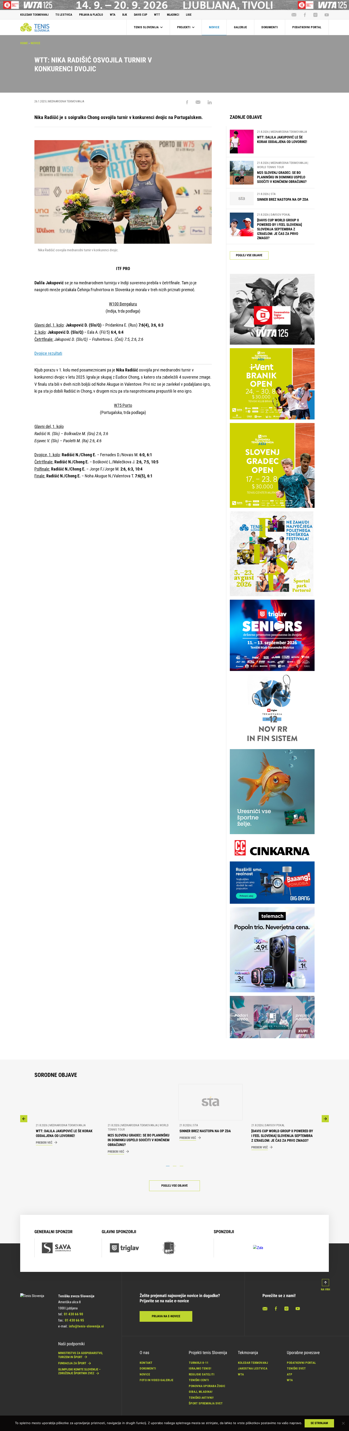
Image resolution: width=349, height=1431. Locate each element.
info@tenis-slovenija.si (86, 1326)
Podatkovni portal (301, 1362)
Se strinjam (319, 1423)
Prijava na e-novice (166, 1316)
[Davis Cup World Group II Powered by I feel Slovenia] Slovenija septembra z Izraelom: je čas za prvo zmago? (279, 229)
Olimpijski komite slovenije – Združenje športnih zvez (79, 1371)
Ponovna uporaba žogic (207, 1386)
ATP (289, 1374)
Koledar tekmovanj (253, 1362)
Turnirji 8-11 (198, 1362)
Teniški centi (199, 1380)
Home (24, 43)
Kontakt (146, 1362)
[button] (23, 1118)
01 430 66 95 (74, 1320)
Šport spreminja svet (206, 1403)
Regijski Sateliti (201, 1374)
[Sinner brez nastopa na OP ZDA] (242, 198)
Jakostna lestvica (252, 1368)
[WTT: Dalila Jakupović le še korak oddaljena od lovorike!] (242, 141)
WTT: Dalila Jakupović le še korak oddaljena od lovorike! (282, 139)
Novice (35, 43)
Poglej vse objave (249, 255)
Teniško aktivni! (201, 1397)
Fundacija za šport (72, 1363)
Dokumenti (148, 1368)
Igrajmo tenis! (200, 1368)
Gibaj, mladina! (200, 1391)
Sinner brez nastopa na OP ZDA (282, 199)
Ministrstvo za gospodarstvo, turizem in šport (80, 1355)
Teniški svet (296, 1368)
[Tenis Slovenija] (34, 27)
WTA (241, 1374)
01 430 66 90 (73, 1314)
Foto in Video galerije (156, 1380)
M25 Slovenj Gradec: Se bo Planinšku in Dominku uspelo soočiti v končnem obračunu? (282, 177)
